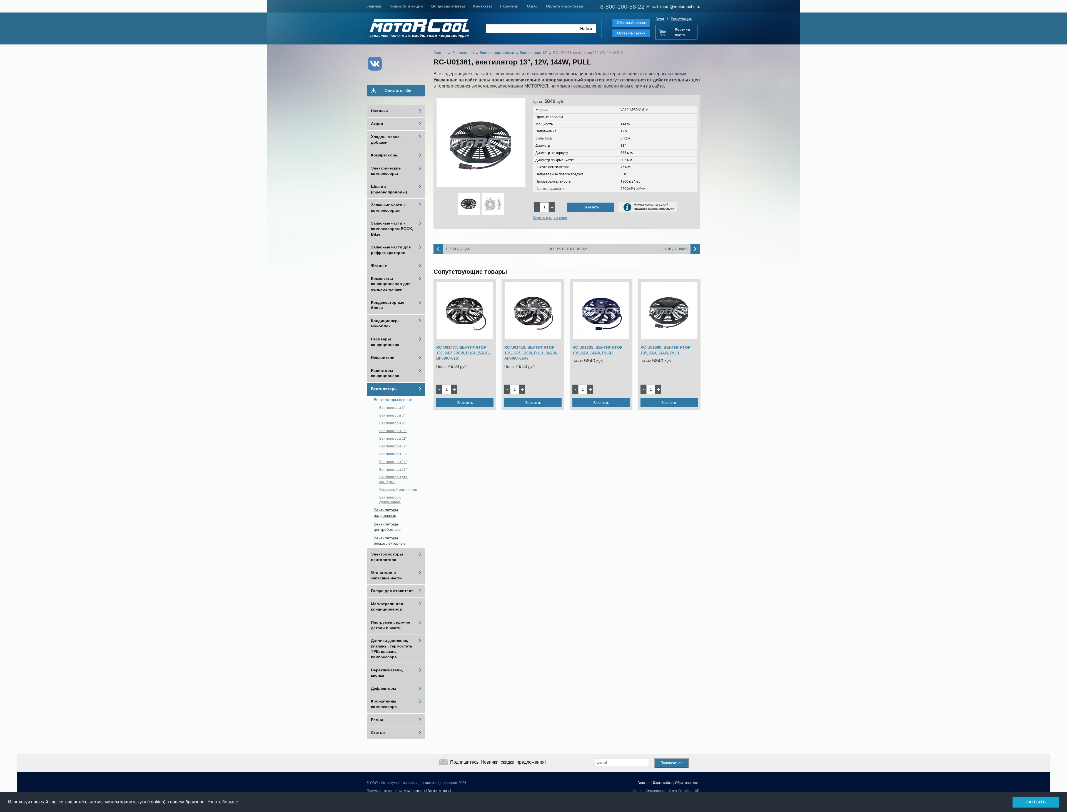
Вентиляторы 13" (393, 454)
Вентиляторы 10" (393, 431)
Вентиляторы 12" (393, 446)
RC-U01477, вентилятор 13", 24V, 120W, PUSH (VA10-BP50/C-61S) (463, 352)
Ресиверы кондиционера (385, 342)
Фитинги (379, 265)
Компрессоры (384, 155)
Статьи (378, 732)
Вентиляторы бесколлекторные (390, 541)
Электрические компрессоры (386, 171)
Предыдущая (458, 249)
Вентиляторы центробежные (387, 527)
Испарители (383, 357)
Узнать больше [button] (223, 801)
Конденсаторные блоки (387, 305)
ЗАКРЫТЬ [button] (1036, 802)
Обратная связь (687, 783)
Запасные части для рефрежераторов (391, 250)
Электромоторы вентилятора (387, 557)
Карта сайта (662, 783)
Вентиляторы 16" (393, 470)
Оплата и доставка (564, 6)
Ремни (377, 720)
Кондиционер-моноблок (385, 323)
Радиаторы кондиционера (385, 373)
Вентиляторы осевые (393, 399)
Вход (659, 19)
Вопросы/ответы (448, 6)
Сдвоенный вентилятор (398, 490)
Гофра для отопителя (392, 591)
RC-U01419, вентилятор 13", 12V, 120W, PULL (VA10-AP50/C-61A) (531, 352)
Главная (373, 6)
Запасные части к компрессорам (388, 208)
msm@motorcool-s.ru (680, 6)
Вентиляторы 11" (393, 438)
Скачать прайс (398, 90)
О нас (532, 6)
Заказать (591, 207)
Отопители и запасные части (386, 575)
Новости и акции (406, 6)
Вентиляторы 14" (393, 462)
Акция (377, 123)
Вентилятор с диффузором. (390, 499)
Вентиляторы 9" (392, 423)
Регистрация (681, 19)
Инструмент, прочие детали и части (390, 625)
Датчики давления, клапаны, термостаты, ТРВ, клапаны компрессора (393, 648)
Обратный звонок (631, 23)
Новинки (379, 111)
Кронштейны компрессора (384, 704)
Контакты (482, 6)
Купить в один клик (550, 217)
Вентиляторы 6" (392, 408)
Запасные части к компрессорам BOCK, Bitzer (392, 228)
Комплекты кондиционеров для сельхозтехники (390, 284)
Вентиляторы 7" (392, 415)
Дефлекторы (383, 688)
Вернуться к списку (568, 249)
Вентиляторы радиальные (386, 513)
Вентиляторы (384, 389)
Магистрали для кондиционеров (387, 607)
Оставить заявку (631, 33)
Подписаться (671, 763)
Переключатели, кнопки (387, 673)
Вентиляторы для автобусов (393, 479)
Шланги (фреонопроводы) (389, 189)
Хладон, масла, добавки (386, 139)
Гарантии (509, 6)
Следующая (676, 249)
